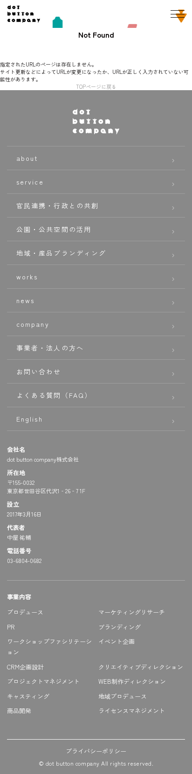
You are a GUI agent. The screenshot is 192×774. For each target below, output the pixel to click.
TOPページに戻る (96, 86)
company (32, 324)
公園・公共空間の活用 (53, 229)
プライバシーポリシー (96, 751)
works (27, 276)
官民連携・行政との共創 (57, 205)
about (27, 158)
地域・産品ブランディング (61, 253)
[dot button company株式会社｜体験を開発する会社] (23, 19)
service (30, 181)
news (25, 300)
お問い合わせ (39, 371)
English (29, 418)
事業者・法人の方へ (50, 347)
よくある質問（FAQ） (54, 395)
